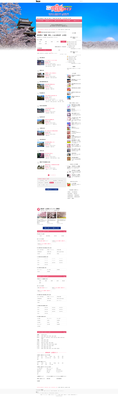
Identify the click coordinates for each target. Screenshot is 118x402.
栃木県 (61, 337)
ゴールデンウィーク (48, 390)
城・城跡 (43, 184)
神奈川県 (47, 337)
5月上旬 (47, 264)
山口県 (47, 345)
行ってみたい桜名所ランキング (51, 376)
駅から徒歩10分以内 (58, 182)
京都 (62, 18)
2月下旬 (61, 307)
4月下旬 (61, 262)
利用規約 (41, 394)
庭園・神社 (49, 251)
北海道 (45, 18)
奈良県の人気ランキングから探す (52, 189)
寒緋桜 (59, 269)
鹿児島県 (58, 348)
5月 (38, 264)
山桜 (39, 271)
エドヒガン (39, 324)
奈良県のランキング (43, 240)
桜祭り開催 (55, 180)
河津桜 (39, 326)
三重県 (50, 342)
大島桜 (39, 322)
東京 (51, 18)
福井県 (47, 341)
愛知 (62, 357)
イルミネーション (62, 390)
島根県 (53, 345)
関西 (60, 18)
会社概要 (69, 394)
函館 (45, 334)
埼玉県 (54, 337)
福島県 (55, 336)
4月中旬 (54, 262)
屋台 (47, 184)
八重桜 (39, 318)
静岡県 (52, 342)
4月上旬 (47, 262)
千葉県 (52, 337)
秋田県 (50, 336)
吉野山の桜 (75, 193)
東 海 (38, 342)
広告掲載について (65, 394)
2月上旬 (47, 307)
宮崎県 (55, 348)
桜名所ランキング (50, 20)
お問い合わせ (52, 394)
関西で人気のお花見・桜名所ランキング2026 (48, 32)
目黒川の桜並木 (70, 193)
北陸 (56, 18)
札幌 (44, 334)
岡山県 (45, 345)
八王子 (44, 337)
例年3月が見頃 (61, 180)
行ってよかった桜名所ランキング (61, 376)
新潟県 (47, 339)
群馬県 (59, 337)
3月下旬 (61, 260)
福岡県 (42, 348)
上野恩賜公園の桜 (70, 195)
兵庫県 (58, 41)
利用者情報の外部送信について (74, 394)
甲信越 (54, 18)
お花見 (44, 390)
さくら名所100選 (67, 20)
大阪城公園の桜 (76, 195)
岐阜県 (47, 342)
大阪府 (46, 41)
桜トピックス (77, 20)
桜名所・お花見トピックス (41, 378)
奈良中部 (55, 235)
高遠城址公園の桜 (70, 196)
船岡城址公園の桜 (77, 196)
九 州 (38, 348)
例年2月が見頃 (39, 369)
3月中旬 (54, 309)
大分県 (53, 348)
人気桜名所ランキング (40, 376)
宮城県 (42, 336)
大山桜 (49, 324)
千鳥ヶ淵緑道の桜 (74, 191)
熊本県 (50, 348)
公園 (39, 184)
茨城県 (42, 338)
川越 (56, 337)
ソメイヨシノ (40, 269)
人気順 (59, 50)
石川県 (42, 341)
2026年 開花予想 (58, 378)
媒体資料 (62, 394)
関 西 (38, 344)
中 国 (38, 345)
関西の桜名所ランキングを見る (75, 63)
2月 (38, 307)
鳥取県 (50, 345)
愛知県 (42, 342)
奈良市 (41, 235)
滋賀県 (46, 43)
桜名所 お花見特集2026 (40, 18)
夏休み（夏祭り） (55, 390)
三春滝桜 (69, 191)
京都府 (52, 41)
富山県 (45, 341)
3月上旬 (47, 309)
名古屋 (44, 342)
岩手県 (47, 336)
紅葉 (58, 390)
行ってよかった (58, 20)
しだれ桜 (49, 269)
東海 (58, 18)
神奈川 (55, 357)
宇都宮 (63, 337)
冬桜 (48, 320)
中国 (64, 18)
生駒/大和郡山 (48, 235)
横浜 (49, 337)
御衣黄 (49, 271)
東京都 (42, 337)
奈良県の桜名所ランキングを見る (75, 48)
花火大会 (52, 390)
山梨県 (42, 339)
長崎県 (47, 348)
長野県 (45, 339)
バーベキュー (60, 300)
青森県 (45, 336)
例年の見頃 (48, 378)
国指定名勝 (46, 182)
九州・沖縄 (69, 18)
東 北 (38, 336)
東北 (47, 18)
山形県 (53, 336)
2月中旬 (54, 307)
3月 (38, 260)
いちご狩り (42, 390)
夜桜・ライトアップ (48, 180)
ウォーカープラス (38, 390)
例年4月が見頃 (40, 182)
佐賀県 (45, 348)
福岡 (37, 359)
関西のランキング (42, 287)
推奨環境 (49, 394)
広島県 (42, 345)
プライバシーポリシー (45, 394)
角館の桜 (69, 198)
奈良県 (58, 280)
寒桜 (58, 322)
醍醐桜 (73, 198)
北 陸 (38, 341)
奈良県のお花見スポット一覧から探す (60, 46)
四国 (66, 18)
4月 (38, 262)
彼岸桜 (39, 320)
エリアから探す (40, 20)
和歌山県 (40, 43)
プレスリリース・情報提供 (57, 394)
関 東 (38, 337)
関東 (49, 18)
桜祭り (57, 368)
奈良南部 (62, 235)
